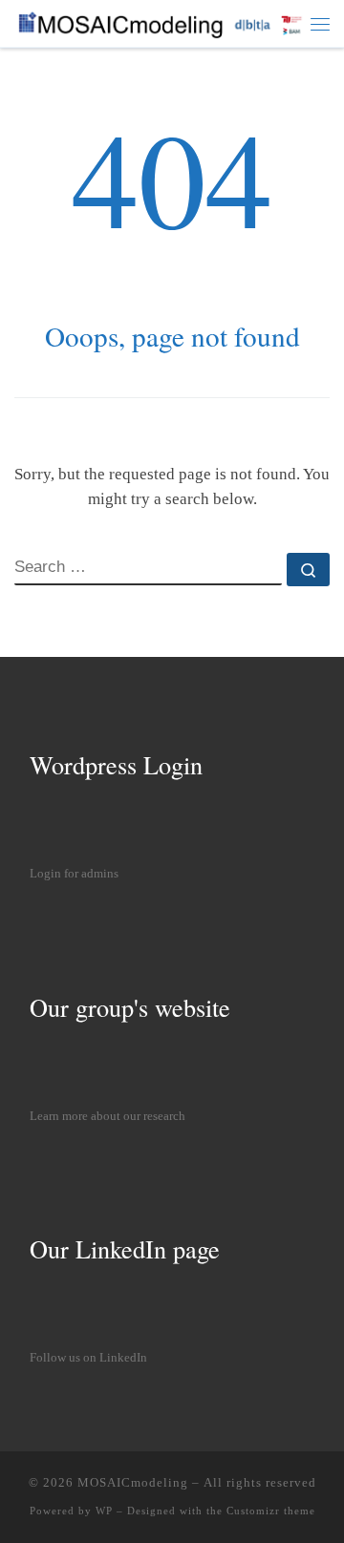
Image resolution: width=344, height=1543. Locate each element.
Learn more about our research (107, 1116)
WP (104, 1510)
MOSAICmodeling (132, 1482)
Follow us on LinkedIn (88, 1357)
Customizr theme (270, 1510)
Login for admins (74, 873)
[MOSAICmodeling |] (162, 22)
